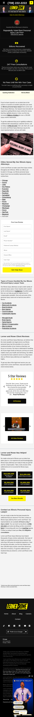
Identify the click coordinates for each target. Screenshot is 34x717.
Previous (4, 386)
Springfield (5, 195)
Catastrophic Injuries (9, 313)
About (14, 614)
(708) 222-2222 (17, 3)
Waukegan (5, 208)
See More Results (17, 498)
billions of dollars (13, 115)
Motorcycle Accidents (9, 305)
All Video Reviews (17, 438)
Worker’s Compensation (10, 324)
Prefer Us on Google (16, 632)
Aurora (4, 182)
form (2, 528)
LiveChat (25, 528)
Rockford (5, 193)
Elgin (4, 199)
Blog (20, 614)
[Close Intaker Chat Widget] (32, 676)
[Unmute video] (23, 694)
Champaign (6, 206)
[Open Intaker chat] (15, 716)
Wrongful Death (7, 318)
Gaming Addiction (8, 92)
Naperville (5, 191)
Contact (17, 619)
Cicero (4, 210)
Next (30, 386)
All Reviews (17, 401)
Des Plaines (6, 187)
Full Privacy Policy (20, 265)
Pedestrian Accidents (9, 328)
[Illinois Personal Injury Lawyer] (17, 424)
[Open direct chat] (29, 676)
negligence (18, 291)
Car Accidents (7, 303)
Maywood (5, 203)
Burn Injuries (6, 309)
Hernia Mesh (25, 92)
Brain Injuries (6, 320)
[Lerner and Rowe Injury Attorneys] (17, 606)
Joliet (4, 184)
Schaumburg (6, 197)
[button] (4, 626)
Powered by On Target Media (10, 702)
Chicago (5, 180)
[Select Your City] (31, 2)
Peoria (4, 201)
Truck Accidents (7, 311)
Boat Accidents (7, 307)
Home (6, 614)
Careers (28, 614)
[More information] (26, 632)
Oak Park (5, 212)
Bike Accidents (7, 326)
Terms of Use (6, 699)
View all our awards (17, 34)
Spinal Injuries (7, 322)
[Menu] (3, 2)
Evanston (5, 189)
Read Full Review (19, 394)
